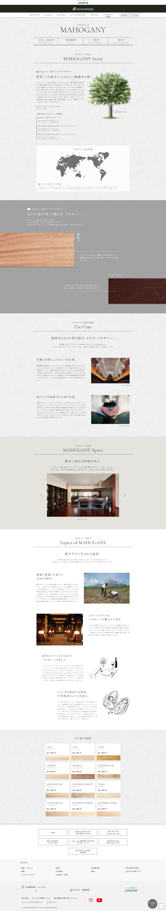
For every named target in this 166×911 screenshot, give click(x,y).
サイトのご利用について (41, 898)
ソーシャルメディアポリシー (32, 902)
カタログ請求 (134, 15)
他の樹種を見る (152, 904)
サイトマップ (52, 902)
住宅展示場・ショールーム (36, 888)
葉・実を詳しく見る (122, 111)
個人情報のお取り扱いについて (65, 898)
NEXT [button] (125, 495)
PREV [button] (41, 495)
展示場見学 (124, 15)
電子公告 (25, 898)
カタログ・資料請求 (81, 890)
